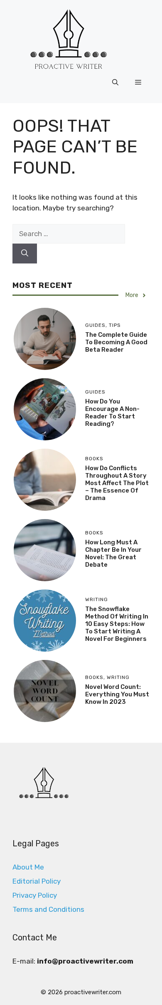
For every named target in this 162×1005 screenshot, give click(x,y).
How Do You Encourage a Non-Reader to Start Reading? (112, 413)
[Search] (24, 253)
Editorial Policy (36, 881)
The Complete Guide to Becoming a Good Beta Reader (116, 342)
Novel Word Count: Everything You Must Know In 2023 (117, 694)
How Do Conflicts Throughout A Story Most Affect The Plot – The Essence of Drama (117, 483)
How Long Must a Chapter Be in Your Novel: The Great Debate (113, 553)
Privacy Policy (34, 895)
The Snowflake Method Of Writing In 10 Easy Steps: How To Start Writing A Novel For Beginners (116, 624)
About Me (28, 867)
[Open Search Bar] (115, 82)
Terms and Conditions (48, 909)
